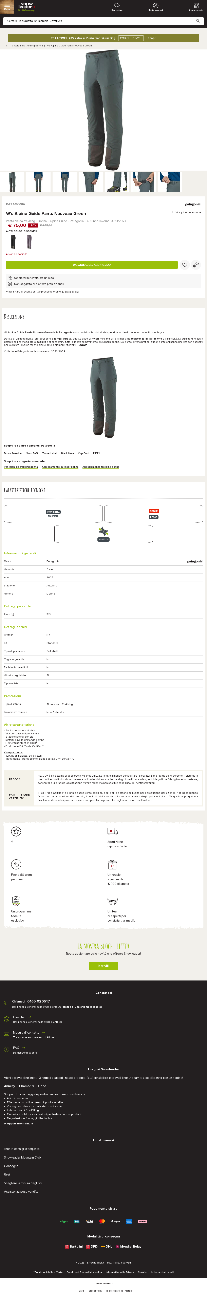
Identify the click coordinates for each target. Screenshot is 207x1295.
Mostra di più (70, 291)
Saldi (81, 1291)
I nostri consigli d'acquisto (22, 1148)
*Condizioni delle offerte (48, 1272)
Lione (42, 1086)
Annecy (9, 1086)
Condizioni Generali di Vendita (84, 1272)
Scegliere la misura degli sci (23, 1183)
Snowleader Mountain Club (22, 1157)
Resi (7, 1174)
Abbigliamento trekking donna (100, 467)
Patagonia (15, 204)
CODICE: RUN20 (130, 38)
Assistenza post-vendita (21, 1191)
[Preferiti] (185, 265)
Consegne (11, 1166)
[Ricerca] (201, 17)
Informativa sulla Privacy (120, 1272)
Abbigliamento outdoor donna (60, 467)
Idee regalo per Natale (119, 1291)
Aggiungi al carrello (92, 264)
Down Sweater (13, 453)
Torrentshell (49, 453)
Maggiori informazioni (18, 1123)
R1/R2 (96, 453)
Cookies (142, 1272)
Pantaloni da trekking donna (27, 46)
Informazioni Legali (162, 1272)
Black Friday (95, 1291)
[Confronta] (196, 265)
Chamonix (26, 1086)
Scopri (152, 38)
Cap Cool (83, 453)
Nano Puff (32, 453)
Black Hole (67, 453)
